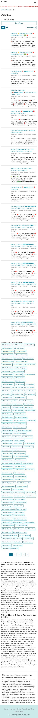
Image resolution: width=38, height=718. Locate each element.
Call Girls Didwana (7, 397)
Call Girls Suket (18, 506)
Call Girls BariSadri (17, 387)
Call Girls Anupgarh (7, 374)
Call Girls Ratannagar (8, 493)
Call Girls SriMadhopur (21, 417)
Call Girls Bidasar (29, 345)
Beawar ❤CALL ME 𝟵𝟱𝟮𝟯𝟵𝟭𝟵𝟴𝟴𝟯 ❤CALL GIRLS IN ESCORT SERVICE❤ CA (23, 323)
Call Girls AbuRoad (7, 348)
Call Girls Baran (6, 387)
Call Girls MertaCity (19, 420)
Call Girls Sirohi (21, 509)
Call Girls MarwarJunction (9, 424)
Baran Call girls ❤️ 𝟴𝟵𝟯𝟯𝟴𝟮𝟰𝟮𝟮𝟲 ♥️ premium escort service (23, 112)
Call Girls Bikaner (19, 348)
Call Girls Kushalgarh (8, 499)
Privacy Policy (19, 711)
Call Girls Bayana (27, 542)
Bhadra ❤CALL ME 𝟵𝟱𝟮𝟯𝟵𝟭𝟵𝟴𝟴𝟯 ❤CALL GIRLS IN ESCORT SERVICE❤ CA (23, 245)
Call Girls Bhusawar (29, 364)
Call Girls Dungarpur (7, 384)
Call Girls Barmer (17, 364)
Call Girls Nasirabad (7, 355)
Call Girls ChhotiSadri (19, 391)
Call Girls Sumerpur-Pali (8, 509)
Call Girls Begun (6, 545)
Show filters (19, 23)
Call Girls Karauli (28, 447)
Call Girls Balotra (6, 364)
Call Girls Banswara (29, 374)
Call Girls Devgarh (30, 394)
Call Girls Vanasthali (7, 502)
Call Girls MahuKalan (8, 479)
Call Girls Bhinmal (29, 387)
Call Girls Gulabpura (7, 470)
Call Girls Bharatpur (7, 378)
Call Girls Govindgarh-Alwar (10, 401)
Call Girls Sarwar (6, 456)
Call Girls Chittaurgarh (8, 381)
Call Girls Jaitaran (6, 427)
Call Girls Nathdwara (19, 450)
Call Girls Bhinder (7, 539)
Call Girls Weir (6, 407)
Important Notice (15, 709)
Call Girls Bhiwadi (27, 437)
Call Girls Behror (6, 391)
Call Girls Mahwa (30, 529)
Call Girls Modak (18, 345)
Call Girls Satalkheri (7, 512)
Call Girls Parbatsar (7, 420)
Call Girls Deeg (6, 394)
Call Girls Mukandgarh (20, 433)
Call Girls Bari (17, 542)
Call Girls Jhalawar (17, 447)
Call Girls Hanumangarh (26, 401)
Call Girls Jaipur (18, 404)
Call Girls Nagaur (28, 404)
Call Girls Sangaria (7, 516)
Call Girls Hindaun (7, 404)
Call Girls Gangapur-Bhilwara (10, 548)
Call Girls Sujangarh (7, 414)
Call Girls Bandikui (7, 542)
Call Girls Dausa (30, 391)
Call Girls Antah (19, 470)
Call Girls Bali (18, 374)
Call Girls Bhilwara (7, 358)
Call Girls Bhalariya (7, 473)
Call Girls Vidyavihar (17, 407)
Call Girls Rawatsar (29, 522)
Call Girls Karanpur (20, 460)
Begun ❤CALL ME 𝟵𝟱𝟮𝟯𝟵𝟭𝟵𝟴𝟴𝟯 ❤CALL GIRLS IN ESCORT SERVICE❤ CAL (22, 303)
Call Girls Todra (19, 493)
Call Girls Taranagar (17, 410)
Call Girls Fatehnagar (8, 466)
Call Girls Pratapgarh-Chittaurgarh (11, 463)
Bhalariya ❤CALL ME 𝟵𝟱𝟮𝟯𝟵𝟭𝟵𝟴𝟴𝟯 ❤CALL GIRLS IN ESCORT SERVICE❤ (23, 226)
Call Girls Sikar (16, 437)
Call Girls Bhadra (6, 532)
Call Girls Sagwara (7, 519)
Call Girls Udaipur (19, 440)
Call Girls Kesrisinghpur (8, 486)
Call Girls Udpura (20, 499)
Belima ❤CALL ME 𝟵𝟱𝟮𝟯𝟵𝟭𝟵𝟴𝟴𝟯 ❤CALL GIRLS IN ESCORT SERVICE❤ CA (23, 264)
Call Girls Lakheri (30, 493)
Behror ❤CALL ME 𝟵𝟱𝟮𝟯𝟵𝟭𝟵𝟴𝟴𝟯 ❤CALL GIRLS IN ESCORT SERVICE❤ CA (23, 283)
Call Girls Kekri (22, 424)
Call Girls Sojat (31, 420)
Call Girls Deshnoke (24, 535)
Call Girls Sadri (6, 522)
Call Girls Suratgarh (30, 410)
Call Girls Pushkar (7, 453)
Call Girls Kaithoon (19, 473)
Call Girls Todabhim (20, 502)
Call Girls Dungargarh (20, 368)
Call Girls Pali (17, 358)
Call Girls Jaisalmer (21, 351)
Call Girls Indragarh (7, 440)
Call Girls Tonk (29, 407)
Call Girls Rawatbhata (8, 525)
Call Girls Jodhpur (7, 443)
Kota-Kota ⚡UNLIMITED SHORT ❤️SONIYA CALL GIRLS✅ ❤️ (22, 34)
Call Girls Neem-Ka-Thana (24, 430)
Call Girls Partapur (22, 486)
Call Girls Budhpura (7, 368)
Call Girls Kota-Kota (18, 371)
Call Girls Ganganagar (8, 351)
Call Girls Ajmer (6, 437)
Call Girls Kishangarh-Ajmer (9, 535)
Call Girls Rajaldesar (21, 525)
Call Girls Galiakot (20, 466)
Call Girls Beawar (19, 378)
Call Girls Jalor (6, 447)
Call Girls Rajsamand (19, 453)
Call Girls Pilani (6, 489)
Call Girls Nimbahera (7, 417)
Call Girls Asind (17, 539)
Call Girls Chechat (7, 433)
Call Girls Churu (20, 381)
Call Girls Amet (30, 384)
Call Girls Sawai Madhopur (20, 456)
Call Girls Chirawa (7, 345)
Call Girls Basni (29, 470)
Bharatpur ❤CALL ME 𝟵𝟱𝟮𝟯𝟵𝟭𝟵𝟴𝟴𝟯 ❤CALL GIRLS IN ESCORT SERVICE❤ (23, 207)
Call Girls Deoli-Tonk (17, 394)
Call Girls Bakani (30, 496)
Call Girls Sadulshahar (20, 519)
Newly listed (31, 27)
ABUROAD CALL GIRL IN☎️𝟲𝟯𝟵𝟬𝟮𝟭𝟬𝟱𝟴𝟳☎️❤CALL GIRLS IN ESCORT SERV (23, 92)
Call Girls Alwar (18, 443)
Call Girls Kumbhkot (20, 476)
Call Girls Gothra (6, 371)
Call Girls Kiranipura (7, 476)
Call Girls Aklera (19, 384)
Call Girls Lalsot (6, 529)
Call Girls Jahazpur (28, 358)
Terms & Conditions (28, 709)
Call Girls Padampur (18, 529)
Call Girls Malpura (28, 463)
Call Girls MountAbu (21, 361)
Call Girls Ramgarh (19, 496)
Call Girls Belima (17, 545)
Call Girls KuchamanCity (8, 430)
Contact (6, 709)
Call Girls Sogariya (20, 479)
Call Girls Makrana (7, 450)
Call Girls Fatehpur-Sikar (9, 483)
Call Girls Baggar (28, 539)
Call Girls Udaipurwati (21, 355)
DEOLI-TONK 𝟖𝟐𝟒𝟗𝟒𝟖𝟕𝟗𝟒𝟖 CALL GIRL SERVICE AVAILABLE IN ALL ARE (22, 150)
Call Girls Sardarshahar (19, 427)
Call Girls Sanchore (20, 414)
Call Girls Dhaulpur (7, 496)
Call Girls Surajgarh (7, 506)
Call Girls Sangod (19, 512)
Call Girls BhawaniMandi (20, 532)
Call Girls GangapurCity (23, 483)
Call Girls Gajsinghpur (20, 397)
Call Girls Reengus (17, 522)
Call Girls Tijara (6, 410)
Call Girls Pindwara (17, 489)
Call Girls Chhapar (29, 443)
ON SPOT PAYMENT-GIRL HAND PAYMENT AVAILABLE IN (21, 169)
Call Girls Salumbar (19, 516)
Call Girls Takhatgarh (7, 460)
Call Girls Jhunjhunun (8, 361)
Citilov (4, 1)
